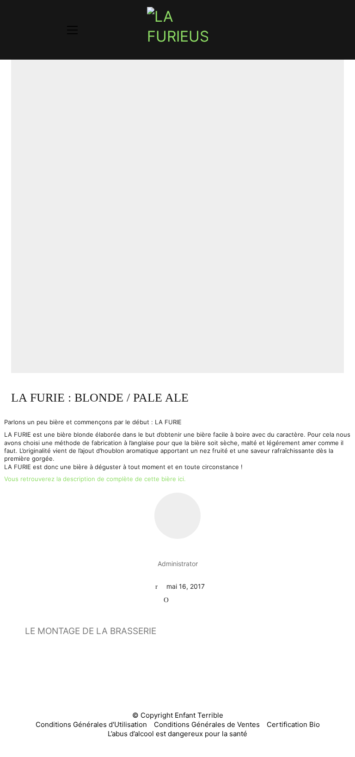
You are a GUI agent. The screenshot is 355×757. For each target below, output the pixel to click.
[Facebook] (153, 685)
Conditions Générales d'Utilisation (91, 724)
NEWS (185, 600)
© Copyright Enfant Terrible (177, 715)
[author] (177, 516)
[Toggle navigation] (72, 30)
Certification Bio (293, 724)
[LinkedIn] (199, 685)
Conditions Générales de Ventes (207, 724)
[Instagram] (176, 685)
